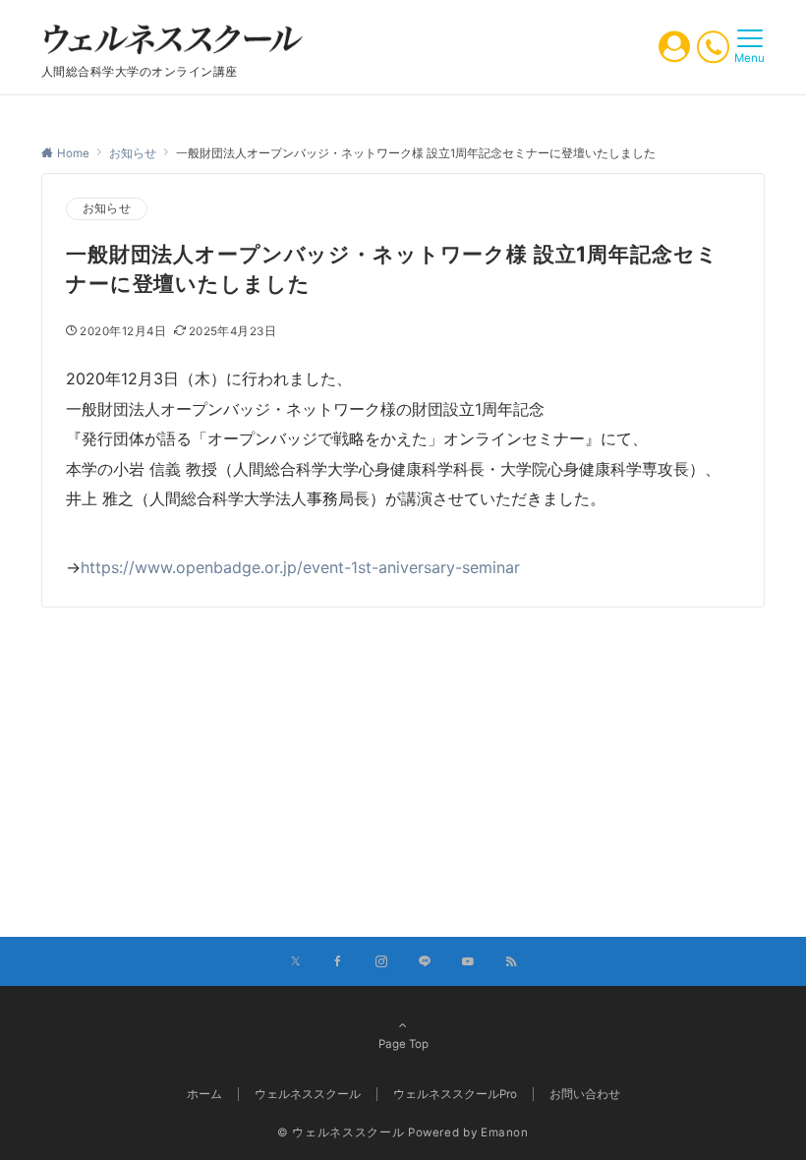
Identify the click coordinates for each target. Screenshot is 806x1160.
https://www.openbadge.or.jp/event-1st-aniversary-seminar (300, 567)
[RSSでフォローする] (511, 962)
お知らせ (107, 208)
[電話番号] (713, 46)
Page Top (403, 1044)
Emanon (505, 1132)
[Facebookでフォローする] (338, 962)
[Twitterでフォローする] (295, 962)
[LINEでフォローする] (425, 962)
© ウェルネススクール (340, 1132)
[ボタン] (674, 52)
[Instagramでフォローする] (381, 962)
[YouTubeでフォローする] (468, 962)
